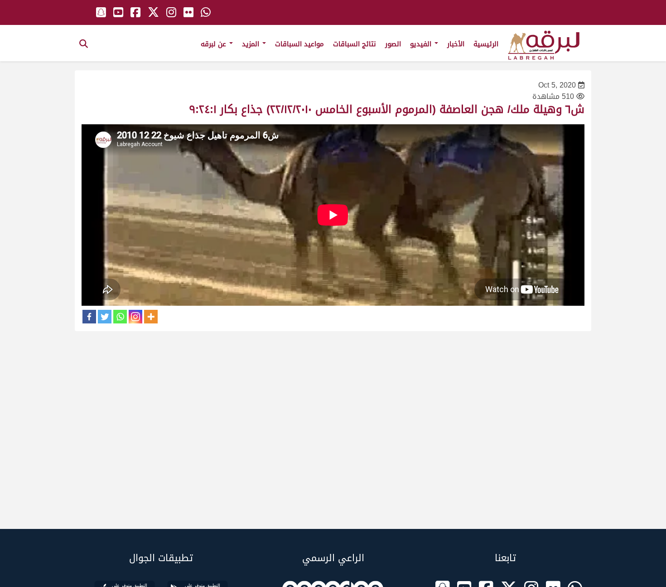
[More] (151, 316)
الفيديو (422, 44)
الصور (393, 44)
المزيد (251, 44)
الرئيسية (485, 44)
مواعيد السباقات (299, 44)
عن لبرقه (214, 44)
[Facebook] (89, 316)
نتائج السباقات (354, 44)
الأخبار (455, 44)
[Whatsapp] (120, 316)
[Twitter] (104, 316)
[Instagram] (135, 316)
